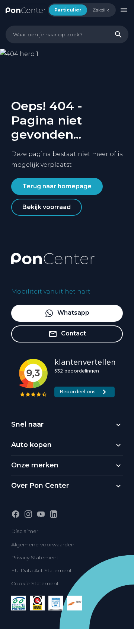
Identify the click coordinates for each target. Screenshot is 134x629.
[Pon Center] (26, 9)
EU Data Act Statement (41, 570)
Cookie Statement (35, 583)
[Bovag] (37, 603)
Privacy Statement (34, 557)
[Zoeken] (118, 34)
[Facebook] (15, 514)
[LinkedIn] (53, 514)
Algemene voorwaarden (42, 544)
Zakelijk (101, 10)
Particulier (68, 10)
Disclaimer (24, 531)
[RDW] (74, 603)
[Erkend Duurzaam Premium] (18, 603)
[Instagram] (28, 514)
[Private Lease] (55, 603)
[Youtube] (40, 514)
